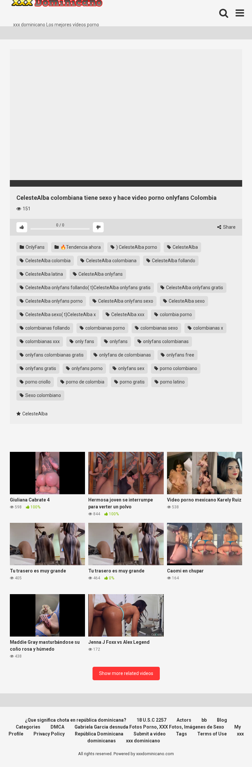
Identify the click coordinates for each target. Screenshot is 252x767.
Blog (222, 720)
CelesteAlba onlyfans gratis (194, 287)
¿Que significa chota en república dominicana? (75, 720)
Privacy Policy (49, 733)
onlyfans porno (87, 368)
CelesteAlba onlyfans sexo (125, 301)
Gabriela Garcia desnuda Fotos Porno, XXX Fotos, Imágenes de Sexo (149, 727)
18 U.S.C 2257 (151, 720)
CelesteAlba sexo (186, 301)
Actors (184, 720)
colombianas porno (104, 328)
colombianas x (207, 328)
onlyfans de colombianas (124, 355)
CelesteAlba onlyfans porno (53, 301)
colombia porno (175, 314)
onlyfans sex (130, 368)
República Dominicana (99, 733)
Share (229, 227)
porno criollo (37, 381)
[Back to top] (230, 747)
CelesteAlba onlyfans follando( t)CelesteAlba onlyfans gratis (87, 287)
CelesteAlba (185, 247)
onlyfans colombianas (165, 341)
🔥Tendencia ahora (80, 247)
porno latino (172, 381)
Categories (28, 727)
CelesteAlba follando (173, 260)
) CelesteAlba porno (136, 247)
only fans (84, 341)
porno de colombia (84, 381)
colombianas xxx (42, 341)
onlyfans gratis (40, 368)
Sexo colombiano (42, 395)
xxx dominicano (143, 740)
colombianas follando (47, 328)
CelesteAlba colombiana (110, 260)
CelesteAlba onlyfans (100, 274)
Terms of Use (212, 733)
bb (204, 720)
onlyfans (118, 341)
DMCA (57, 727)
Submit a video (150, 733)
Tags (181, 733)
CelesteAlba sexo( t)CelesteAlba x (60, 314)
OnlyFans (35, 247)
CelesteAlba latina (43, 274)
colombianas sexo (158, 328)
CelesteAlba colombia (47, 260)
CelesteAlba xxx (127, 314)
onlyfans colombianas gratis (54, 355)
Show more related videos (126, 673)
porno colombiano (178, 368)
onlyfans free (179, 355)
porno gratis (132, 381)
